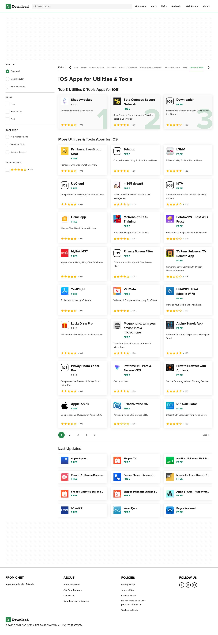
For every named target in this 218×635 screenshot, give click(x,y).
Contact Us (69, 595)
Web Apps (191, 6)
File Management (19, 136)
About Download (72, 584)
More (205, 6)
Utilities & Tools (196, 67)
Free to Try (16, 111)
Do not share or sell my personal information (132, 602)
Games (84, 67)
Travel (184, 67)
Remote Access (18, 152)
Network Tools (18, 144)
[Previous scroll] (70, 67)
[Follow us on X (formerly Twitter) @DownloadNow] (188, 585)
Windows (139, 6)
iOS (163, 6)
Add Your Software (73, 590)
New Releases (18, 86)
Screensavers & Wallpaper (151, 67)
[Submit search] (35, 6)
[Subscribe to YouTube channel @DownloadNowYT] (194, 585)
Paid (13, 119)
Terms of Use (127, 590)
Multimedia (111, 67)
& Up (30, 169)
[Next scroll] (208, 67)
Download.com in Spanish (76, 601)
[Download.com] (17, 6)
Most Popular (17, 79)
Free (13, 104)
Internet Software (96, 67)
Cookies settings (129, 610)
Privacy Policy (128, 584)
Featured (15, 71)
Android (175, 6)
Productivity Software (128, 67)
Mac (153, 6)
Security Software (172, 67)
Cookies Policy (128, 595)
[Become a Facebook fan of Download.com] (181, 585)
